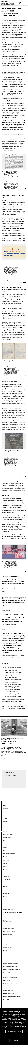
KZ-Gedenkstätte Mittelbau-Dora (9, 993)
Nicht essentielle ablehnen (14, 1036)
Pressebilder (5, 856)
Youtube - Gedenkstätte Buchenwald (10, 983)
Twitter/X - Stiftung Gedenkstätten (10, 956)
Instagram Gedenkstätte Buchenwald (10, 966)
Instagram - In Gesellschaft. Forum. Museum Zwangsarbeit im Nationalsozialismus (11, 976)
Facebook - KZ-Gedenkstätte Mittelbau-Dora (11, 969)
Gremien (5, 821)
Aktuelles (5, 847)
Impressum (5, 896)
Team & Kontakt (7, 876)
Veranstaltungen (6, 828)
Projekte (5, 840)
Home (4, 805)
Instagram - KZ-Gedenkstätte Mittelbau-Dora (12, 972)
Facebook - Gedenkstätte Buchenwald (10, 963)
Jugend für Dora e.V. (7, 1002)
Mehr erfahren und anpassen (14, 1031)
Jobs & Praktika (7, 879)
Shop (4, 890)
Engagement (6, 883)
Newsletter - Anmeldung (8, 953)
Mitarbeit (5, 872)
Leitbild (4, 811)
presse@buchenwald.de (7, 921)
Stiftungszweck (6, 815)
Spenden (5, 866)
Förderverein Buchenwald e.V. (8, 999)
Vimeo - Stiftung (6, 980)
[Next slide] (24, 188)
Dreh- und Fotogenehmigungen (9, 853)
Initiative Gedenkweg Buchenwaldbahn (10, 1006)
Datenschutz (5, 902)
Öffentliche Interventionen (8, 834)
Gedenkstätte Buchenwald (8, 990)
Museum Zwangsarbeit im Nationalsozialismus (12, 996)
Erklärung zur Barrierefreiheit (8, 899)
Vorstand (5, 818)
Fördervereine (5, 869)
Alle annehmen (14, 1040)
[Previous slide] (21, 188)
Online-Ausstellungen (7, 837)
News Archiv (5, 850)
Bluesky (4, 960)
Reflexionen (5, 831)
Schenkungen (5, 863)
